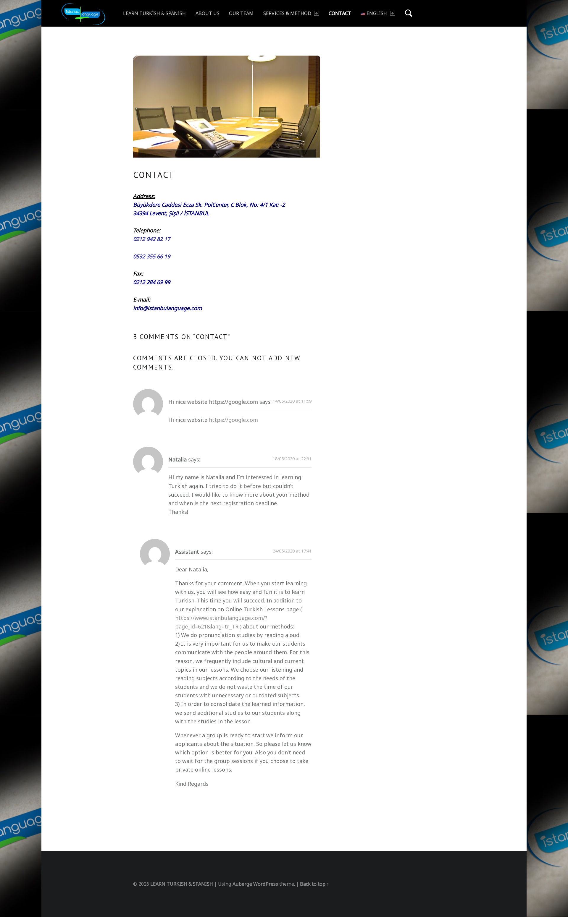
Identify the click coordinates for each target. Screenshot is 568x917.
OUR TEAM (241, 13)
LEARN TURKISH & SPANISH (154, 13)
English (376, 13)
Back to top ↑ (314, 884)
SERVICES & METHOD (287, 13)
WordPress (265, 884)
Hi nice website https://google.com (213, 401)
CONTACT (340, 13)
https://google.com (233, 419)
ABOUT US (208, 13)
